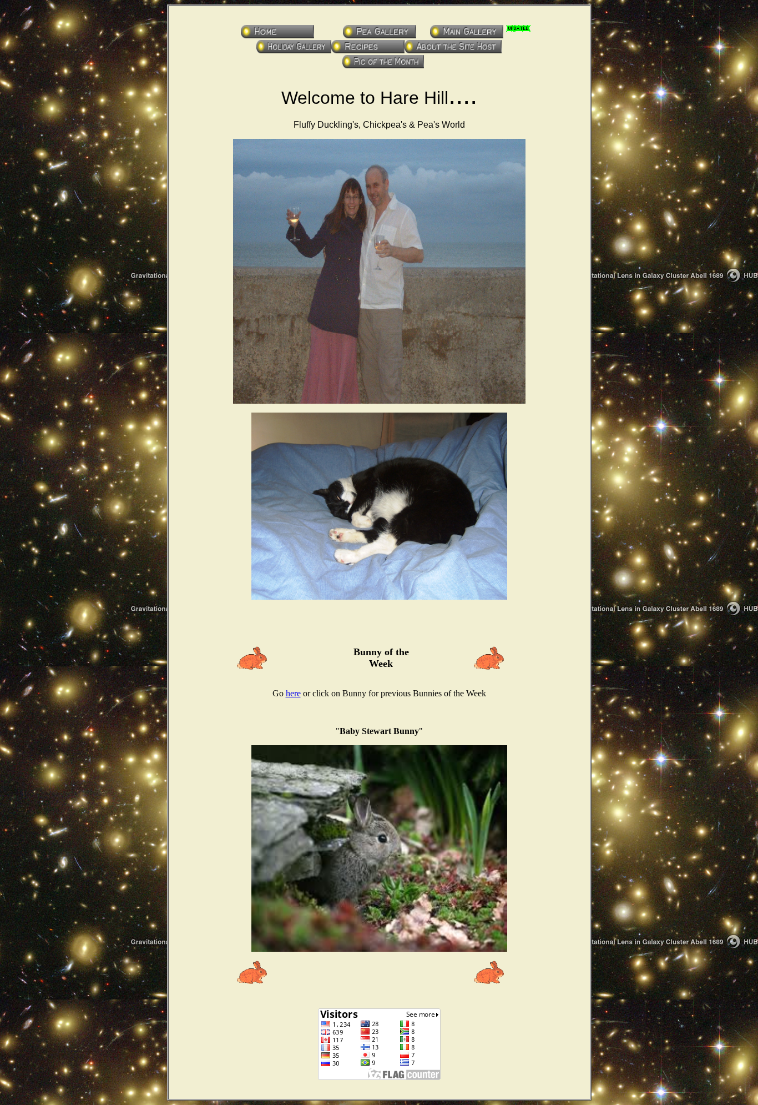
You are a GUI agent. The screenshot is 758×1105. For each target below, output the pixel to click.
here (293, 693)
